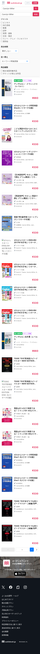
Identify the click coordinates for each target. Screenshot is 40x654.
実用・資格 (7, 33)
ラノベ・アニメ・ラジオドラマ (15, 39)
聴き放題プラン (7, 603)
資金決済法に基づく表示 (11, 628)
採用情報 (5, 635)
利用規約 (5, 617)
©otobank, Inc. (23, 642)
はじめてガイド (7, 599)
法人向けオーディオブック (12, 614)
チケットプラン (7, 606)
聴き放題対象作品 (9, 71)
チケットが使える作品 (11, 73)
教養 (4, 28)
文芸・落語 (7, 36)
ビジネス (6, 22)
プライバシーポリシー (10, 621)
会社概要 (5, 631)
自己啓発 (6, 25)
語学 (4, 30)
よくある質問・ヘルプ (10, 596)
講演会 (5, 41)
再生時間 (4, 47)
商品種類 (4, 67)
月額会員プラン (7, 610)
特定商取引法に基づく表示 (12, 624)
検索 (36, 14)
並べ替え (4, 57)
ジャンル (4, 19)
